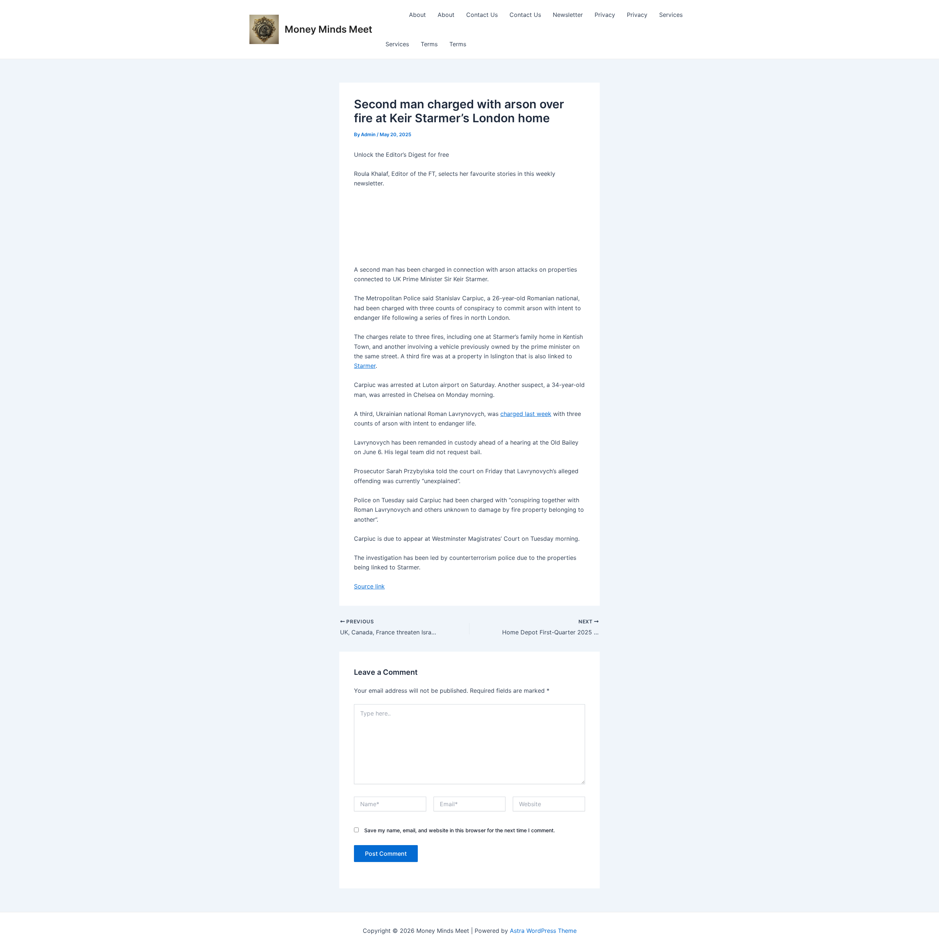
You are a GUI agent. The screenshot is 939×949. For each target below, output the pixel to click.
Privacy (605, 14)
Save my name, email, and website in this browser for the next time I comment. (459, 830)
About (417, 14)
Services (671, 14)
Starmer (365, 365)
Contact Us (482, 14)
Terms (429, 44)
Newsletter (568, 14)
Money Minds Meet (328, 29)
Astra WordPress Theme (543, 930)
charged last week (525, 413)
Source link (369, 586)
